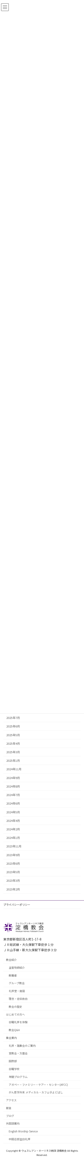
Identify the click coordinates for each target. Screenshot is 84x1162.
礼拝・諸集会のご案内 (22, 1045)
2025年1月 (13, 760)
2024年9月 (13, 778)
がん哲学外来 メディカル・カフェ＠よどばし (36, 1092)
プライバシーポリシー (16, 904)
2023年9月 (13, 855)
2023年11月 (14, 846)
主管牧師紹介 (17, 967)
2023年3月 (13, 881)
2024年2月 (13, 829)
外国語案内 (12, 1123)
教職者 (13, 975)
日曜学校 (14, 1069)
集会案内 (11, 1037)
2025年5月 (13, 735)
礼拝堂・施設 (17, 991)
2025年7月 (13, 718)
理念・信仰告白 (18, 999)
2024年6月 (13, 803)
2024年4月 (13, 820)
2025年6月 (13, 726)
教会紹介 (11, 960)
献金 (8, 1108)
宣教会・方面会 (18, 1053)
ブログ (10, 1115)
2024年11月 (14, 769)
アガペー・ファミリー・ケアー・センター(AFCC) (38, 1084)
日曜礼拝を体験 (18, 1022)
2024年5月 (13, 812)
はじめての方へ (15, 1014)
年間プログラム (18, 1076)
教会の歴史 (15, 1006)
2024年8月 (13, 786)
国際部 (13, 1061)
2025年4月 (13, 743)
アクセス (11, 1100)
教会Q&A (14, 1030)
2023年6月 (13, 863)
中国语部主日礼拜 (19, 1139)
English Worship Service (23, 1131)
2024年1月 (13, 838)
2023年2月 (13, 889)
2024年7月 (13, 795)
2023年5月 (13, 872)
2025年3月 (13, 752)
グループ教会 (17, 983)
